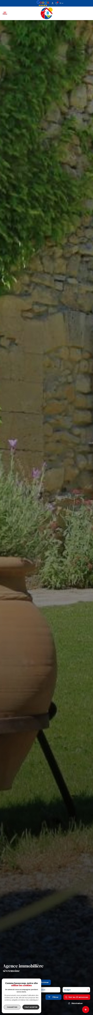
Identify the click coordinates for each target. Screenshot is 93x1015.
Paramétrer (12, 1007)
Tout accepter (30, 1007)
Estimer (45, 982)
